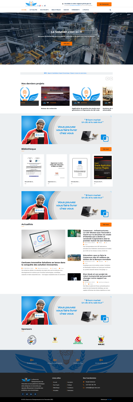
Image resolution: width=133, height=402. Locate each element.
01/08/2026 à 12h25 (28, 268)
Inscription (70, 382)
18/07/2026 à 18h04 (90, 242)
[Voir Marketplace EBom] (66, 130)
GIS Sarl (109, 399)
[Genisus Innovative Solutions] (40, 6)
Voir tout (106, 149)
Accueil (24, 10)
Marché (66, 10)
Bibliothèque (56, 10)
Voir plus (66, 43)
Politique (70, 385)
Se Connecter (104, 4)
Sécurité (101, 261)
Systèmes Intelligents (104, 282)
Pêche (100, 242)
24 (106, 242)
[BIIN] (42, 6)
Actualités (33, 10)
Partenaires (70, 390)
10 (85, 284)
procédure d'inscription (75, 5)
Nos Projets (44, 10)
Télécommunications (42, 268)
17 (107, 261)
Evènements (76, 10)
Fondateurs (70, 387)
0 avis (62, 268)
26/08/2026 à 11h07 (90, 261)
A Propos (86, 10)
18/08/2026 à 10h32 (90, 282)
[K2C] (45, 6)
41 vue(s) (54, 268)
